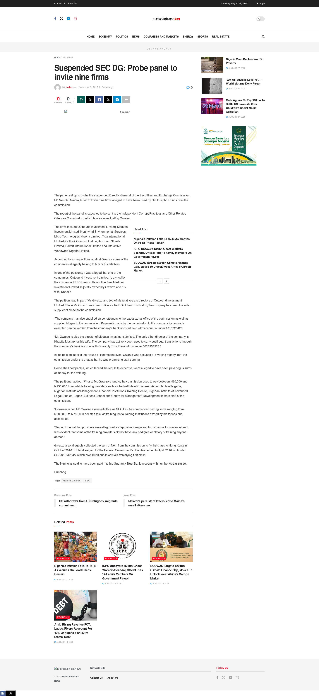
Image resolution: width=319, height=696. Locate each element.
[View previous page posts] (160, 281)
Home (91, 36)
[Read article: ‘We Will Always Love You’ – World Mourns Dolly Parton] (212, 86)
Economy (105, 36)
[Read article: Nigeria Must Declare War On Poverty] (212, 65)
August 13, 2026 (112, 583)
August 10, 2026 (64, 641)
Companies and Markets (161, 36)
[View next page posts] (166, 281)
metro (69, 87)
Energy (188, 36)
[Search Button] (263, 36)
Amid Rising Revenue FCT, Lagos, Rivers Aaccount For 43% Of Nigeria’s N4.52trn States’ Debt (73, 630)
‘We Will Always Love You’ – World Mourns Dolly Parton (244, 81)
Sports (202, 36)
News (136, 36)
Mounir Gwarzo (72, 480)
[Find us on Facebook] (55, 19)
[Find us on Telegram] (68, 19)
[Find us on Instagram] (75, 19)
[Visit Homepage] (166, 19)
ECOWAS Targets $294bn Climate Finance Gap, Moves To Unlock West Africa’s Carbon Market (162, 266)
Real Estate (220, 36)
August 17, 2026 (64, 579)
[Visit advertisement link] (159, 44)
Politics (122, 36)
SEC (87, 480)
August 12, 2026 (160, 583)
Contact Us (59, 3)
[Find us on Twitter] (61, 18)
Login (261, 3)
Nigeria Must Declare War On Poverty (244, 61)
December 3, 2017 (88, 87)
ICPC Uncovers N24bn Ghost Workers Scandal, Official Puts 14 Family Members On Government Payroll (163, 253)
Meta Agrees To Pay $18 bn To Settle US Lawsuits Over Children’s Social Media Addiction (245, 106)
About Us (72, 3)
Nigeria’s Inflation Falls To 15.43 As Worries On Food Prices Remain (162, 241)
